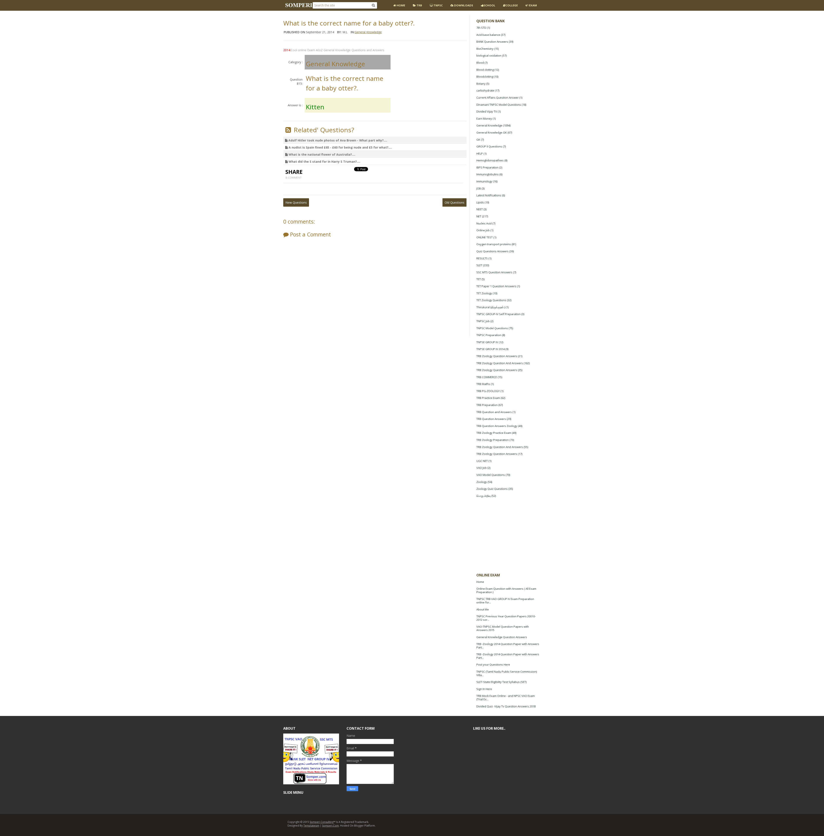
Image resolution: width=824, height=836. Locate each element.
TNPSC (438, 5)
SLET (479, 265)
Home (400, 5)
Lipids (480, 202)
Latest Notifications (488, 195)
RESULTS (482, 258)
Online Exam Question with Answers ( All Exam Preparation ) (506, 590)
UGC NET (482, 461)
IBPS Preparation (487, 167)
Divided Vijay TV (486, 111)
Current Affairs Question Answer (497, 97)
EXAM (532, 5)
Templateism (311, 825)
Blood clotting (485, 70)
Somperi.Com (330, 825)
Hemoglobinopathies (490, 160)
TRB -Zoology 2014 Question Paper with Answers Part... (507, 645)
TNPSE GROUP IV (487, 342)
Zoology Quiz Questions (492, 489)
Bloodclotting (484, 76)
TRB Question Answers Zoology (496, 426)
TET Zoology (484, 293)
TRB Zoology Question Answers (496, 356)
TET (478, 279)
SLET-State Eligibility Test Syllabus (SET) (501, 682)
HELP (479, 153)
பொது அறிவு (483, 496)
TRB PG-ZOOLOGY (488, 391)
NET (478, 216)
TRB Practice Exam (488, 398)
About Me (482, 609)
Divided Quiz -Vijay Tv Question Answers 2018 (506, 706)
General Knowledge (489, 125)
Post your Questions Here (493, 664)
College (512, 5)
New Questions (296, 202)
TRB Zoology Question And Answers (499, 363)
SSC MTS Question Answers (494, 272)
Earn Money (484, 118)
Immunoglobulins (487, 174)
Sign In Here (484, 689)
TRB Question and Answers (494, 412)
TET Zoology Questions (491, 300)
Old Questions (454, 202)
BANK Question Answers (492, 42)
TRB (419, 5)
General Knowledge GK (491, 132)
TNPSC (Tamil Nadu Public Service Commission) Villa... (506, 673)
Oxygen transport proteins (493, 244)
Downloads (463, 5)
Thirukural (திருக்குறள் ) (490, 307)
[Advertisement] (508, 536)
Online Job (483, 230)
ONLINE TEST (484, 237)
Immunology (484, 181)
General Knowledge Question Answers (501, 637)
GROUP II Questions (489, 146)
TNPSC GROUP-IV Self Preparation (498, 314)
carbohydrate (485, 90)
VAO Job (481, 468)
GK (478, 139)
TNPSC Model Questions (492, 328)
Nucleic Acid (484, 223)
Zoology (481, 482)
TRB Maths (483, 384)
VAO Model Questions (490, 475)
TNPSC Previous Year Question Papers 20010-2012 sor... (506, 618)
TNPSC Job (483, 321)
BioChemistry (485, 49)
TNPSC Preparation (488, 335)
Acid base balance (488, 35)
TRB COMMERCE (486, 377)
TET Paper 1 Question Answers (496, 286)
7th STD (481, 28)
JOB (478, 188)
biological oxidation (488, 55)
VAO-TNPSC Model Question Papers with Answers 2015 (502, 628)
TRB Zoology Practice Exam (493, 433)
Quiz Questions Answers (492, 251)
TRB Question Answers (491, 419)
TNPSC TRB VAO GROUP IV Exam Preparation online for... (505, 600)
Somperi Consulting (321, 822)
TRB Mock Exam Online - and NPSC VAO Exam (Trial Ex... (505, 697)
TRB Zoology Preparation (492, 440)
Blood (480, 63)
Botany (481, 84)
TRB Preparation (487, 405)
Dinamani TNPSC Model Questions (498, 105)
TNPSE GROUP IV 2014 (490, 349)
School (489, 5)
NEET (479, 209)
